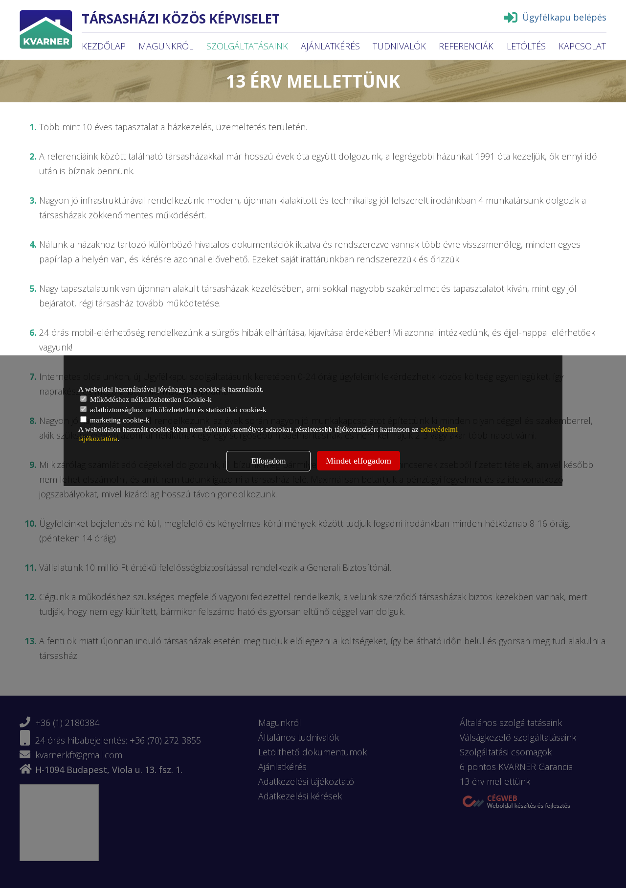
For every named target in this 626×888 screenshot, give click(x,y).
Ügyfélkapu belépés (564, 17)
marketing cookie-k (119, 420)
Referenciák (466, 46)
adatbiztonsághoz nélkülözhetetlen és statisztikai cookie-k (177, 410)
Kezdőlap (104, 46)
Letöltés (526, 46)
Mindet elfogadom (358, 461)
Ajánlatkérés (330, 46)
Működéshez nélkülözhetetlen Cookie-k (150, 399)
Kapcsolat (582, 46)
